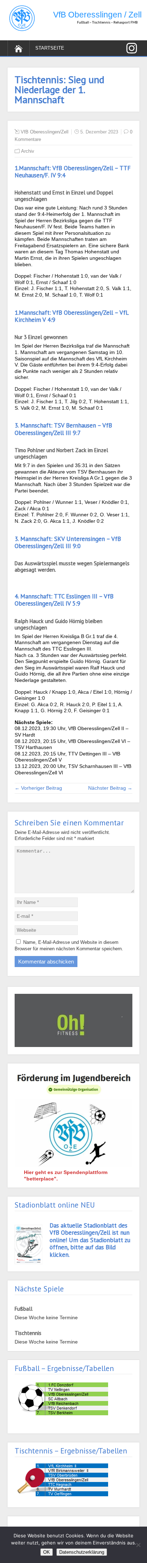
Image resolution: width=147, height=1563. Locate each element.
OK (46, 1552)
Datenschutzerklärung (81, 1552)
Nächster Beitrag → (110, 788)
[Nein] (138, 1544)
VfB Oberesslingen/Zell (45, 132)
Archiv (27, 151)
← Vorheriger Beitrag (38, 788)
